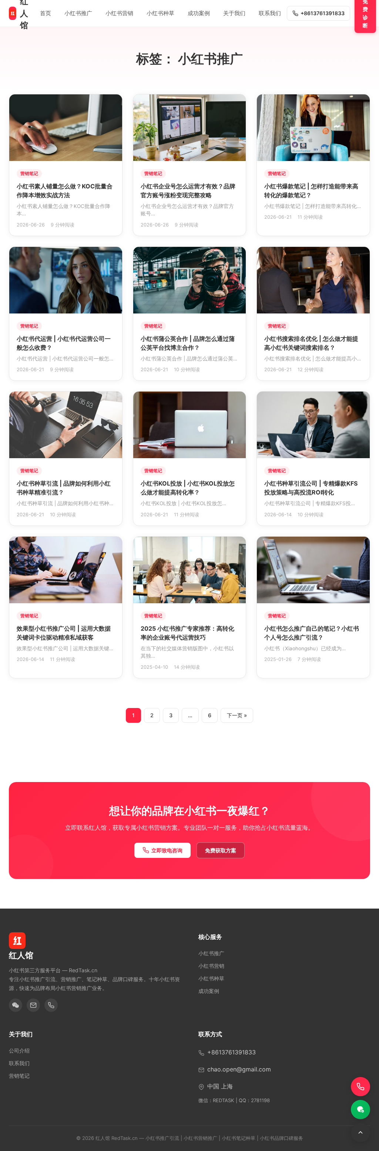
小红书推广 (78, 13)
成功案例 (199, 13)
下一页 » (237, 715)
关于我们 (234, 13)
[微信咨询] (360, 1109)
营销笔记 (19, 1076)
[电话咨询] (360, 1086)
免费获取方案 (220, 850)
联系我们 (270, 13)
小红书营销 (119, 13)
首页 (45, 13)
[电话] (51, 1005)
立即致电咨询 (166, 850)
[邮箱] (33, 1005)
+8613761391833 (323, 13)
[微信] (15, 1005)
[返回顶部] (360, 1132)
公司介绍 (19, 1050)
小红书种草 (160, 13)
